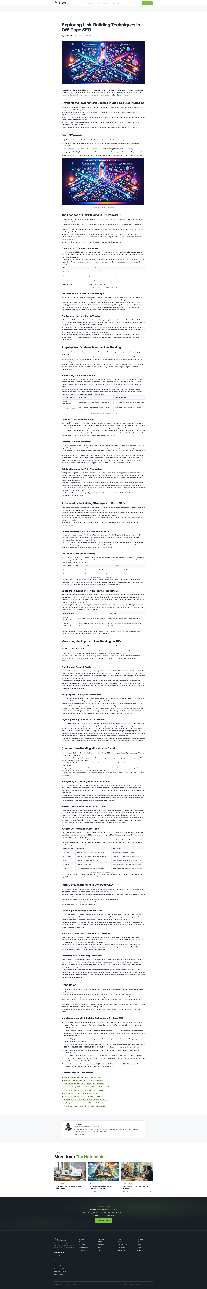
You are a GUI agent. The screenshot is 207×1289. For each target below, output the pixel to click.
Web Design (91, 3)
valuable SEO (112, 322)
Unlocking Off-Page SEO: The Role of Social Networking (82, 1077)
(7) (86, 601)
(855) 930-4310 (136, 3)
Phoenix (100, 1241)
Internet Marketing (83, 1250)
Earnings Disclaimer (147, 1284)
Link (72, 1027)
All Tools (120, 1241)
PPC (98, 3)
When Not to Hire (58, 1274)
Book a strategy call (103, 1220)
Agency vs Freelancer (60, 1266)
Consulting (104, 3)
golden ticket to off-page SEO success (78, 110)
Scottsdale (101, 1244)
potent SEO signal (118, 122)
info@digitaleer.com (60, 1255)
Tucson (100, 1250)
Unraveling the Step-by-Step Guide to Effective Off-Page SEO (84, 1106)
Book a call (146, 3)
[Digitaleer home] (63, 3)
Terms (132, 1284)
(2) (84, 490)
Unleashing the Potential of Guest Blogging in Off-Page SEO (84, 1080)
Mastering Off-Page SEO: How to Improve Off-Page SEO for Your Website (88, 1087)
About (138, 1241)
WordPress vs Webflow (60, 1271)
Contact (139, 1250)
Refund (138, 1284)
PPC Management (83, 1247)
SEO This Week (121, 1250)
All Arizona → (101, 1253)
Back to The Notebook (62, 9)
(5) (129, 919)
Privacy (127, 1284)
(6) (80, 966)
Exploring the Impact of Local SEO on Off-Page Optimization (84, 1084)
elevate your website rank (70, 222)
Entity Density (121, 1247)
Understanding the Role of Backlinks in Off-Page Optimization (84, 1090)
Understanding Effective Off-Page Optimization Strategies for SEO (86, 1100)
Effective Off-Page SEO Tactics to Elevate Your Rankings (83, 1096)
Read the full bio (79, 1134)
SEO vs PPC (57, 1263)
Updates (118, 3)
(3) (85, 688)
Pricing (112, 3)
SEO (84, 3)
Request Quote (141, 1253)
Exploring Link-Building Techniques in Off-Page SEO (81, 1103)
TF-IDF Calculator (122, 1244)
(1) (72, 239)
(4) (94, 896)
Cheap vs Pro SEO (59, 1268)
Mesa (99, 1247)
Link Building (68, 20)
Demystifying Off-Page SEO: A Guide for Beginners (81, 1093)
